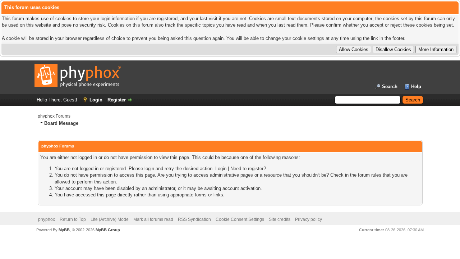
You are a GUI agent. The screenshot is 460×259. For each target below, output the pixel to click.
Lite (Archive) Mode (110, 219)
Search (389, 86)
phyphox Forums (54, 116)
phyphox (46, 219)
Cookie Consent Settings (240, 219)
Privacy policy (308, 219)
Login (95, 100)
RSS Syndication (194, 219)
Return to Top (73, 219)
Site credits (279, 219)
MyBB (64, 230)
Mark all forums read (153, 219)
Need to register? (248, 168)
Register (116, 100)
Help (416, 86)
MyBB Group (108, 230)
